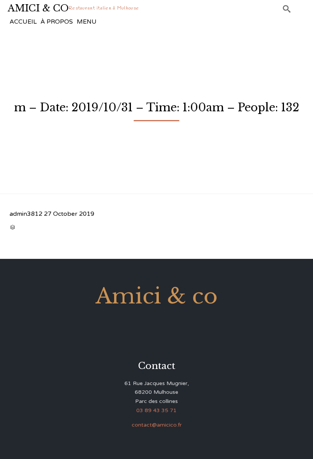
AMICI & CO (38, 8)
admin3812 (26, 214)
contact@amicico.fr (157, 425)
